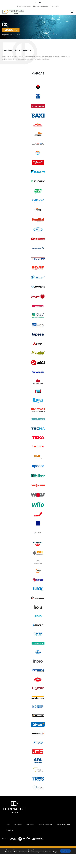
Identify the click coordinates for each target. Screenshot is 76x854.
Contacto (9, 830)
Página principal (7, 34)
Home (8, 824)
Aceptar (65, 851)
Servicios (30, 824)
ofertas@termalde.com (41, 6)
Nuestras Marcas (45, 824)
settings (54, 852)
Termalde (18, 824)
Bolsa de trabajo (63, 824)
